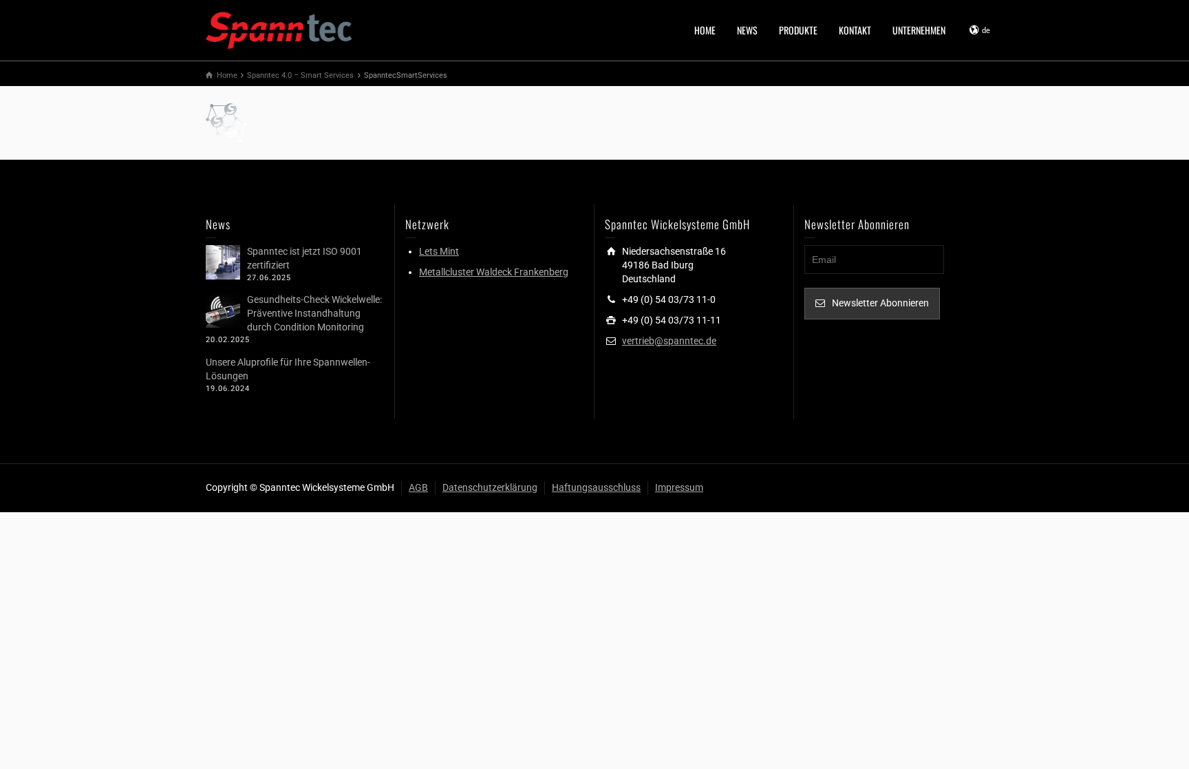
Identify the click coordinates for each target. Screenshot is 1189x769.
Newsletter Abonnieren (880, 302)
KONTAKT (855, 30)
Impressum (679, 487)
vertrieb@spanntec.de (669, 340)
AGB (418, 487)
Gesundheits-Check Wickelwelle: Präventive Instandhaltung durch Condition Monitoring (314, 313)
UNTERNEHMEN (918, 30)
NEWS (747, 30)
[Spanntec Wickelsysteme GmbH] (279, 28)
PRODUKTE (798, 30)
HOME (705, 30)
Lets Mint (439, 251)
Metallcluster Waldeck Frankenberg (493, 271)
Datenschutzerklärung (489, 487)
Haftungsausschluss (596, 487)
